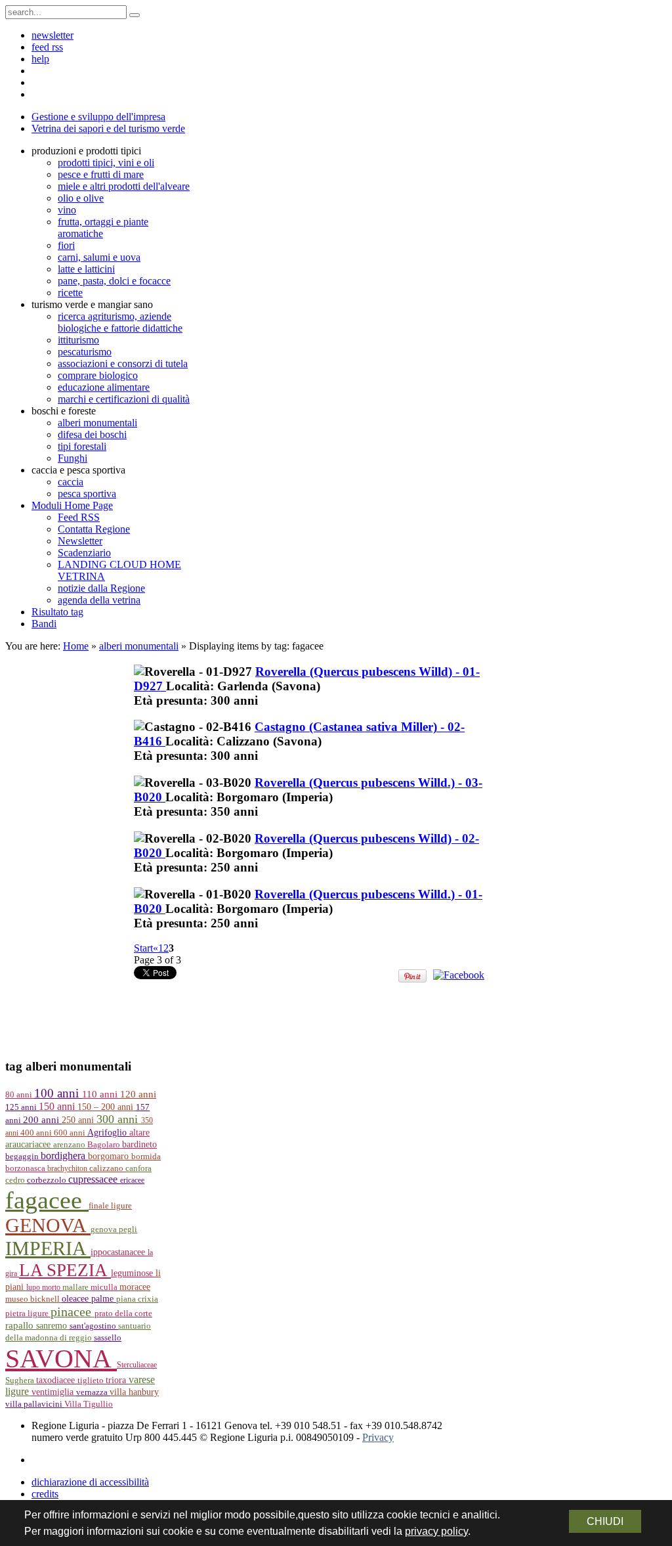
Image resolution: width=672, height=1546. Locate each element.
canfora (138, 1168)
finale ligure (110, 1205)
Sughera (20, 1380)
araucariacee (29, 1144)
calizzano (107, 1168)
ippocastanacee (119, 1252)
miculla (105, 1287)
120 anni (138, 1094)
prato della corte (123, 1313)
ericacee (132, 1180)
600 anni (70, 1132)
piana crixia (137, 1299)
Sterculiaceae (137, 1364)
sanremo (53, 1325)
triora (117, 1380)
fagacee (47, 1200)
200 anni (42, 1120)
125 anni (22, 1107)
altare (139, 1132)
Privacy (378, 1437)
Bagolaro (104, 1144)
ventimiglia (54, 1391)
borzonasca (26, 1168)
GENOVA (48, 1225)
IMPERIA (48, 1248)
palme (103, 1298)
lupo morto (44, 1287)
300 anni (118, 1119)
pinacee (72, 1311)
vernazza (93, 1392)
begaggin (23, 1156)
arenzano (70, 1144)
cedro (16, 1180)
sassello (107, 1337)
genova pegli (114, 1229)
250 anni (79, 1120)
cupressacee (94, 1179)
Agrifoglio (108, 1132)
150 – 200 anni (106, 1107)
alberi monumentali (138, 646)
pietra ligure (28, 1313)
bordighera (64, 1155)
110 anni (101, 1094)
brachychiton (68, 1168)
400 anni (37, 1132)
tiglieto (91, 1380)
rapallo (20, 1325)
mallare (76, 1287)
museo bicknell (33, 1299)
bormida (146, 1156)
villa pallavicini (34, 1404)
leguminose (133, 1273)
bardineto (139, 1144)
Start (143, 948)
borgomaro (109, 1156)
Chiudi (605, 1521)
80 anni (19, 1094)
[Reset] (134, 15)
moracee (134, 1287)
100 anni (58, 1093)
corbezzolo (47, 1180)
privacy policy (436, 1531)
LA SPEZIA (65, 1270)
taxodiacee (56, 1380)
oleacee (76, 1298)
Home (76, 646)
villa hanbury (134, 1392)
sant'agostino (94, 1326)
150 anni (58, 1106)
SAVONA (61, 1358)
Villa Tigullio (88, 1404)
